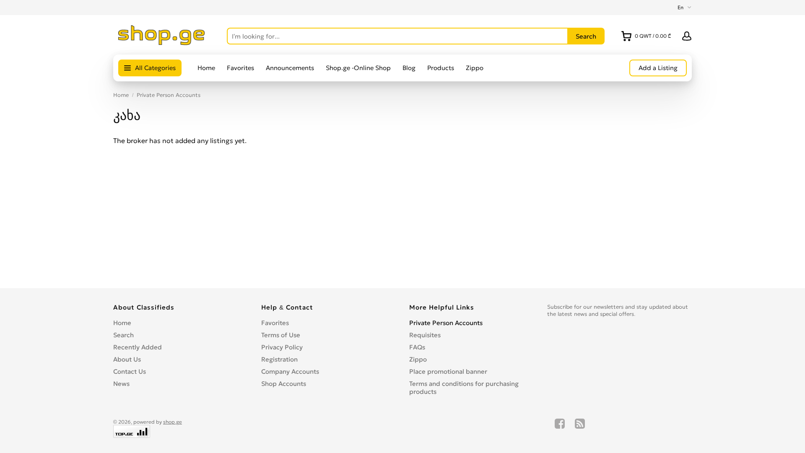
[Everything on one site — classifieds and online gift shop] (161, 43)
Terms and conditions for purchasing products (464, 388)
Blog (408, 68)
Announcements (290, 68)
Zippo (474, 68)
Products (440, 68)
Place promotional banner (448, 371)
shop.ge (172, 422)
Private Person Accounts (168, 95)
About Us (127, 359)
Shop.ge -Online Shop (358, 68)
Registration (279, 359)
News (121, 384)
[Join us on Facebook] (560, 428)
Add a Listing (658, 68)
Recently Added (137, 347)
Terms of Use (280, 335)
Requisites (425, 335)
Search (123, 335)
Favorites (240, 68)
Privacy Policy (282, 347)
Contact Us (129, 371)
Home (206, 68)
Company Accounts (290, 371)
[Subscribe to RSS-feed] (580, 428)
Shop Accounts (283, 384)
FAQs (417, 347)
